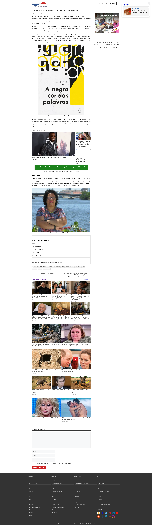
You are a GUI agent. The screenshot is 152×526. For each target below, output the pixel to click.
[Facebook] (102, 514)
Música (54, 496)
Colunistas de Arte (79, 486)
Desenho (31, 504)
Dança (30, 499)
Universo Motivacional (80, 504)
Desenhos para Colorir (34, 507)
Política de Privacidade (103, 491)
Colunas (31, 491)
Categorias (102, 3)
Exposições (32, 515)
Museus (77, 496)
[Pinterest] (109, 514)
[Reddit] (98, 517)
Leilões (54, 486)
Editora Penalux (69, 266)
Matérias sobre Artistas (57, 491)
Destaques (31, 509)
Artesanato (31, 486)
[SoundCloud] (109, 517)
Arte (30, 480)
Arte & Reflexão (33, 483)
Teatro (53, 509)
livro (83, 266)
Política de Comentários (103, 494)
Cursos (30, 496)
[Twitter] (106, 514)
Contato (112, 3)
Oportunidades (55, 504)
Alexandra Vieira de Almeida (40, 266)
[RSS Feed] (98, 514)
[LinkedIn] (113, 514)
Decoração (31, 502)
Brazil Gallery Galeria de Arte (82, 483)
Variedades (54, 512)
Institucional (101, 483)
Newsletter (100, 488)
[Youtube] (117, 514)
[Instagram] (113, 517)
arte (63, 266)
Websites (77, 507)
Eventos (31, 512)
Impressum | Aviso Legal (104, 504)
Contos (31, 494)
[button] (118, 3)
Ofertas (54, 499)
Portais (76, 499)
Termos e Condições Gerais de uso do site (108, 502)
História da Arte (56, 480)
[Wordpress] (106, 517)
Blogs (76, 480)
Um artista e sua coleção (47, 273)
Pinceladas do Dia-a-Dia (58, 507)
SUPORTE (100, 499)
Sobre (99, 496)
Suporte (77, 502)
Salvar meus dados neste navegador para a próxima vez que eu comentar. (52, 463)
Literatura (54, 488)
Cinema (31, 488)
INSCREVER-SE (79, 494)
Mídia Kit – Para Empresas (104, 486)
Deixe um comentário (58, 13)
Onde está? (54, 502)
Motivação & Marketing (57, 494)
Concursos (77, 488)
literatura (77, 266)
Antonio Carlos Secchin (54, 266)
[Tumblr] (102, 517)
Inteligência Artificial (57, 483)
